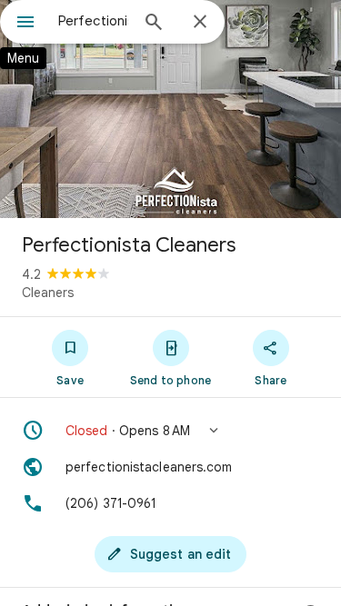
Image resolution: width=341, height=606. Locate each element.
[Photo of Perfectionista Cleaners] (170, 109)
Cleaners (48, 292)
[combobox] (93, 21)
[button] (170, 430)
